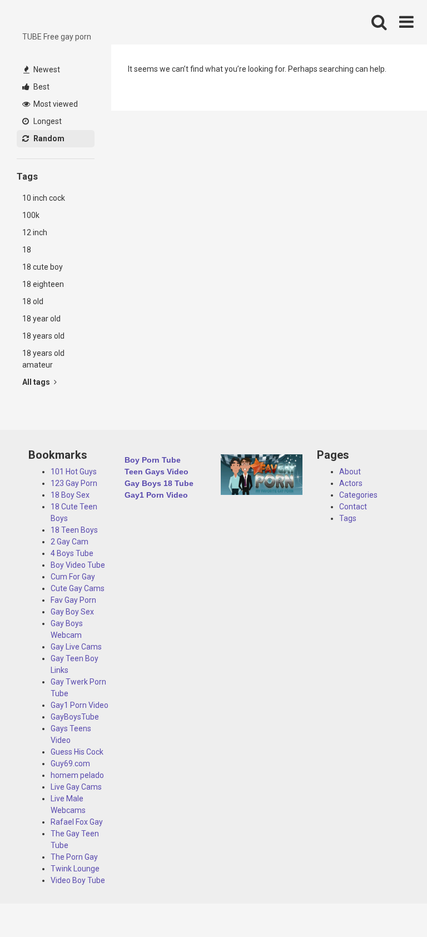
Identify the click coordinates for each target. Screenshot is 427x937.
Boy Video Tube (78, 565)
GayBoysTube (75, 716)
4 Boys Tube (72, 553)
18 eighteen (43, 284)
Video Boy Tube (78, 880)
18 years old (43, 335)
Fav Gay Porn (73, 600)
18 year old (41, 318)
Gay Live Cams (76, 646)
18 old (32, 301)
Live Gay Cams (76, 786)
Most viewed (55, 104)
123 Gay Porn (74, 483)
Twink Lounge (75, 868)
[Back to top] (390, 903)
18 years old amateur (43, 359)
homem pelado (77, 775)
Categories (358, 494)
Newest (46, 69)
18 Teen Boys (74, 529)
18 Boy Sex (70, 494)
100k (30, 215)
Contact (353, 506)
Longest (47, 121)
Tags (347, 518)
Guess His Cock (77, 751)
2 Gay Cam (69, 541)
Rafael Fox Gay (77, 821)
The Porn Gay (74, 856)
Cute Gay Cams (78, 588)
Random (48, 138)
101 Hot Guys (74, 471)
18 (26, 249)
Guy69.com (70, 763)
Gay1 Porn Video (79, 705)
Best (40, 86)
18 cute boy (42, 266)
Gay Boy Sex (72, 611)
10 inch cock (43, 198)
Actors (351, 483)
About (350, 471)
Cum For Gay (73, 576)
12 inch (34, 232)
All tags (37, 382)
